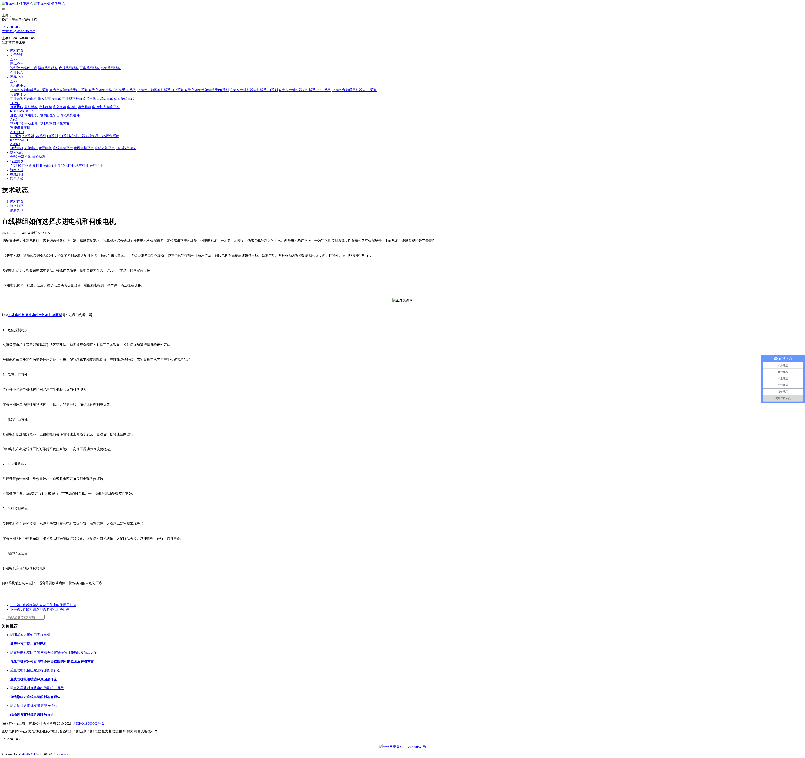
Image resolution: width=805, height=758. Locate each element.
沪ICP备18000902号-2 (88, 723)
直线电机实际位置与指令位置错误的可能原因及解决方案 (52, 661)
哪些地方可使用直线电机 (28, 643)
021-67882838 (11, 27)
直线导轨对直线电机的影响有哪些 (35, 697)
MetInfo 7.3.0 (28, 754)
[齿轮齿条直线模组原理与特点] (33, 705)
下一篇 (40, 609)
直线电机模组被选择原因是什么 (33, 679)
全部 (13, 59)
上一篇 (43, 605)
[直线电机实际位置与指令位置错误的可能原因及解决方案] (53, 652)
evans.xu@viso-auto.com (18, 31)
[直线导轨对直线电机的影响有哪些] (37, 688)
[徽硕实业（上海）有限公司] (402, 4)
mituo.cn (63, 754)
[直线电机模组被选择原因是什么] (35, 670)
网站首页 (16, 50)
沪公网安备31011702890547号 (404, 747)
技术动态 (16, 206)
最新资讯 (16, 210)
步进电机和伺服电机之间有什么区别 (35, 315)
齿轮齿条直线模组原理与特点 (32, 714)
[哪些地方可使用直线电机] (30, 635)
